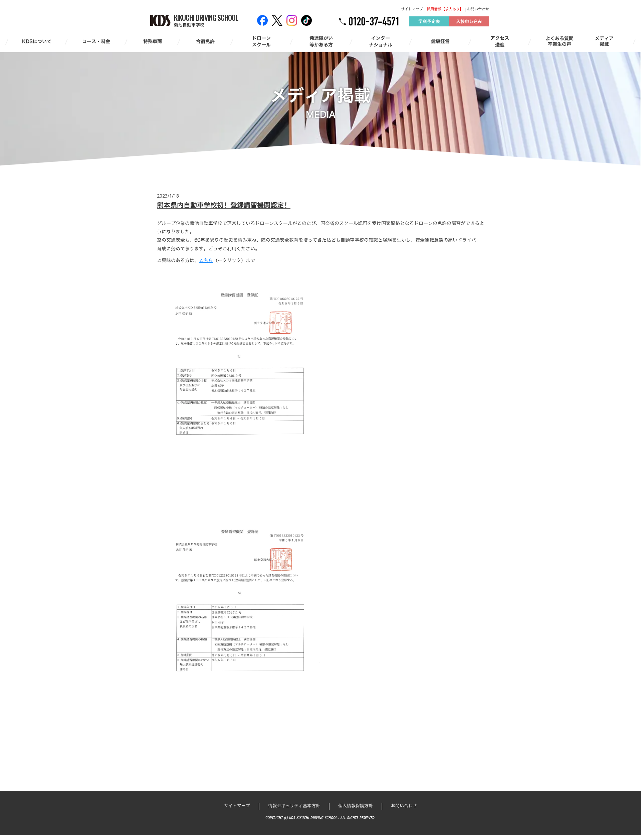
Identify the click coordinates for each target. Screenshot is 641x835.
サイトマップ (412, 9)
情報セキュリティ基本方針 (294, 806)
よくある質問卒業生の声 (560, 41)
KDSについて (36, 41)
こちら (206, 260)
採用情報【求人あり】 (445, 9)
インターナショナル (380, 41)
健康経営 (440, 41)
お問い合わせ (478, 9)
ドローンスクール (261, 41)
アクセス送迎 (499, 41)
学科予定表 (429, 21)
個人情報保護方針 (355, 806)
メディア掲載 (604, 41)
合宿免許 (205, 41)
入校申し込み (469, 21)
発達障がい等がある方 (321, 41)
